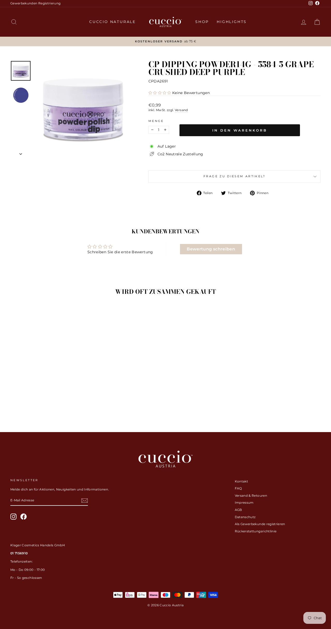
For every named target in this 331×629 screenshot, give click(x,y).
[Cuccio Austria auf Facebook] (23, 516)
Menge (156, 121)
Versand (181, 110)
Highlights (232, 21)
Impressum (244, 502)
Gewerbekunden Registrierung (35, 3)
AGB (238, 510)
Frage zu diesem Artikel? (235, 176)
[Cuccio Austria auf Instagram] (13, 516)
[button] (159, 92)
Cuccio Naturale (112, 21)
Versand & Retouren (251, 495)
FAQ (238, 488)
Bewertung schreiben (211, 249)
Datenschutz (245, 517)
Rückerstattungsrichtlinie (256, 531)
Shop (202, 21)
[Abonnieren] (84, 500)
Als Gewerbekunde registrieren (260, 524)
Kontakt (241, 481)
